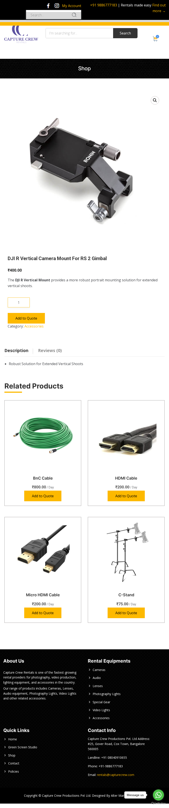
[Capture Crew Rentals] (21, 32)
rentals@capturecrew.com (115, 775)
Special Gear (101, 702)
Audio (97, 678)
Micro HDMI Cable (43, 595)
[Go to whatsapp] (158, 794)
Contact (13, 763)
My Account (71, 5)
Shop (11, 755)
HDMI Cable (126, 478)
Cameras (99, 670)
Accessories (34, 326)
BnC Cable (43, 478)
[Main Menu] (5, 17)
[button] (155, 100)
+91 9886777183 (103, 5)
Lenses (98, 686)
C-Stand (126, 595)
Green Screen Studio (22, 747)
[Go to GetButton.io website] (158, 803)
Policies (13, 771)
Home (12, 739)
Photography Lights (107, 694)
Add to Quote (26, 318)
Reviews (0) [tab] (50, 350)
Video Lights (101, 710)
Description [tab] (16, 350)
